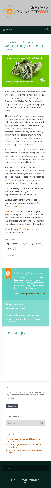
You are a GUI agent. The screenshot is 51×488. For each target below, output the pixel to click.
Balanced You (11, 211)
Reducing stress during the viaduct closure (24, 320)
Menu (9, 29)
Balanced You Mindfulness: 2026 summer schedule (23, 440)
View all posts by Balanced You (32, 293)
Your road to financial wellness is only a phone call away (24, 45)
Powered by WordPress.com (25, 480)
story (30, 156)
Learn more (18, 206)
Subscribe (12, 406)
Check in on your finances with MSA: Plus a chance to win (24, 446)
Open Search (46, 29)
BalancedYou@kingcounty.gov (25, 229)
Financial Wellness (17, 308)
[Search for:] (25, 423)
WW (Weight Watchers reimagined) (24, 315)
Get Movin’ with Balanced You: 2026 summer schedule (24, 451)
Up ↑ (25, 483)
